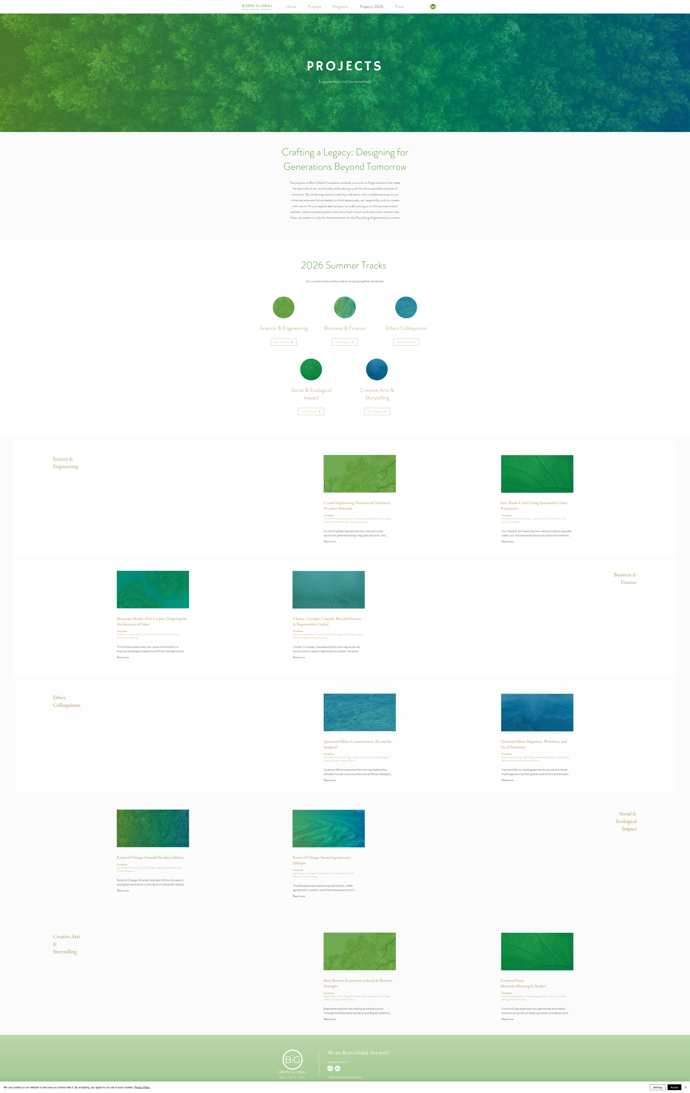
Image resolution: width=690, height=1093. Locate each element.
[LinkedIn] (337, 1068)
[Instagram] (330, 1068)
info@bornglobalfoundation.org (344, 1077)
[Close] (686, 1087)
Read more (330, 541)
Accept (674, 1087)
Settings (657, 1087)
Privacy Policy (142, 1087)
